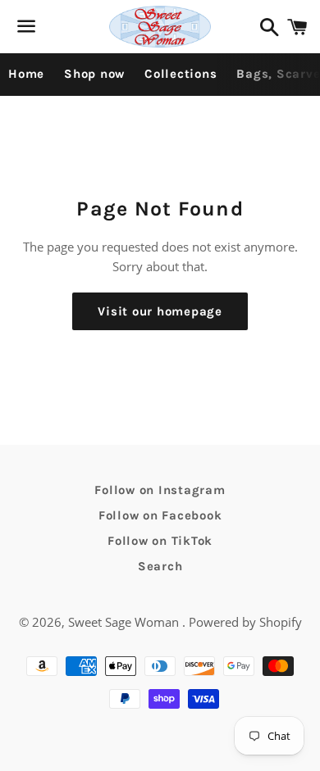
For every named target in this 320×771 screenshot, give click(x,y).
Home (26, 73)
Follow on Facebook (160, 515)
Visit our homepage (160, 311)
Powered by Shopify (245, 622)
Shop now (94, 73)
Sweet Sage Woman (125, 622)
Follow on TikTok (160, 540)
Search (160, 566)
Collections (180, 73)
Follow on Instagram (159, 490)
